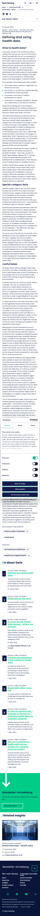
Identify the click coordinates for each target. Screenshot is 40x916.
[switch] (35, 463)
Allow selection (20, 489)
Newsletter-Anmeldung (15, 866)
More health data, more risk (20, 689)
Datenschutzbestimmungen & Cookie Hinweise (18, 902)
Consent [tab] (7, 425)
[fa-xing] (34, 894)
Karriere (5, 888)
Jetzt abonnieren (20, 792)
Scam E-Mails (26, 907)
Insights (5, 883)
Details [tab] (20, 425)
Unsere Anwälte (26, 878)
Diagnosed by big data (19, 598)
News (4, 878)
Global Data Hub (15, 7)
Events (22, 883)
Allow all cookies (20, 483)
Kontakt (23, 885)
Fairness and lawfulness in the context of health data (20, 660)
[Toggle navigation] (37, 3)
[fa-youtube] (25, 894)
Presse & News (7, 885)
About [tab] (33, 425)
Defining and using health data (21, 574)
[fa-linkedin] (15, 894)
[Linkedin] (3, 14)
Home (4, 7)
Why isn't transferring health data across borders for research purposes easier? (18, 745)
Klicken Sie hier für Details (20, 839)
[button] (25, 3)
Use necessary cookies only (20, 494)
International (25, 880)
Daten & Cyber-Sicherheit (14, 531)
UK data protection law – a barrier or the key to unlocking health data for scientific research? (20, 715)
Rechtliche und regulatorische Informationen (18, 904)
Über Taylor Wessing (10, 874)
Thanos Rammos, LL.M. (13, 855)
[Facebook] (7, 14)
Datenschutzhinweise (9, 899)
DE (30, 3)
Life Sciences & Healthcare (14, 549)
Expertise (5, 880)
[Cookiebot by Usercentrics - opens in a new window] (30, 420)
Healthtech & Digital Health (15, 555)
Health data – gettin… (9, 9)
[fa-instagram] (6, 894)
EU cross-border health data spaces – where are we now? (20, 624)
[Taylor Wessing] (7, 3)
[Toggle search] (25, 3)
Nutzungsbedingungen (10, 907)
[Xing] (10, 14)
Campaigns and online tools (28, 874)
